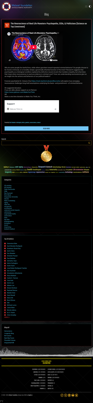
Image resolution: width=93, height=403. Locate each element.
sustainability (62, 172)
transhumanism (77, 172)
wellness (85, 172)
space (56, 172)
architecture (8, 208)
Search (89, 143)
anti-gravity (7, 206)
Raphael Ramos (12, 290)
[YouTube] (72, 395)
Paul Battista (11, 258)
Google (25, 170)
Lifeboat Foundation (13, 395)
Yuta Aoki (10, 280)
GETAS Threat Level (46, 362)
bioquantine (35, 167)
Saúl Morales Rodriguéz (14, 246)
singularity (53, 172)
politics (21, 172)
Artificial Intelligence (27, 167)
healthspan (37, 170)
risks (49, 172)
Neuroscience (17, 172)
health (30, 169)
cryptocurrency (82, 167)
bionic (6, 225)
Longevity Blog (9, 333)
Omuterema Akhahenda (14, 273)
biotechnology (57, 167)
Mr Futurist (7, 336)
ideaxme (47, 170)
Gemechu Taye (12, 261)
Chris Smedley (11, 315)
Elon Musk (7, 195)
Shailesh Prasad (12, 256)
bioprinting (7, 227)
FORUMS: (42, 388)
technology (69, 172)
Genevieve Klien (12, 243)
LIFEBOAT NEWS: (51, 369)
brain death (73, 167)
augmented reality (10, 214)
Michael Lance (11, 305)
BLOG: (49, 375)
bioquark (42, 167)
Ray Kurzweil (8, 193)
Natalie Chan (11, 293)
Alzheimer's (12, 167)
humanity (43, 170)
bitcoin (64, 167)
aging (6, 167)
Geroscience (8, 331)
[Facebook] (62, 395)
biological (19, 122)
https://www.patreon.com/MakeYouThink (20, 92)
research (46, 172)
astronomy (7, 212)
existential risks (8, 170)
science (39, 122)
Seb (8, 303)
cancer (77, 167)
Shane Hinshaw (12, 288)
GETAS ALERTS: (51, 372)
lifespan (86, 170)
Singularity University (11, 197)
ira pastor (69, 170)
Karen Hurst (11, 266)
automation (8, 216)
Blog (46, 14)
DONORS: (41, 378)
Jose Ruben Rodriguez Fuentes (17, 268)
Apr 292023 (7, 25)
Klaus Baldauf (11, 275)
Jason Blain (11, 307)
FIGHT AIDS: (37, 380)
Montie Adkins (11, 310)
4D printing (7, 187)
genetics (27, 122)
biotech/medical (9, 229)
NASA (13, 172)
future (18, 170)
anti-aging (19, 167)
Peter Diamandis (9, 189)
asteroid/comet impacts (12, 210)
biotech (49, 167)
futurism (22, 170)
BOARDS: (50, 378)
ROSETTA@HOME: (35, 386)
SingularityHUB (9, 343)
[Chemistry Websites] (46, 154)
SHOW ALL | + (7, 317)
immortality (53, 170)
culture (87, 167)
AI (8, 167)
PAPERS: (50, 386)
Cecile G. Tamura (12, 278)
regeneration (40, 172)
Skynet (6, 199)
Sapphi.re (30, 395)
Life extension (78, 170)
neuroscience (33, 122)
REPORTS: (50, 380)
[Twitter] (65, 395)
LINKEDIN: (35, 372)
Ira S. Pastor (11, 312)
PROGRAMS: (50, 383)
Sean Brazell (11, 295)
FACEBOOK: (34, 369)
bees (5, 217)
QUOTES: (50, 388)
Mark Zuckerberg (9, 201)
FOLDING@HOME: (35, 383)
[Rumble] (76, 395)
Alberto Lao (10, 285)
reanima (25, 172)
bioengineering (9, 221)
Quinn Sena (10, 251)
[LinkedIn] (69, 395)
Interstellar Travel (62, 170)
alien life (7, 204)
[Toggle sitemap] (86, 6)
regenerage (32, 172)
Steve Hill (10, 298)
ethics (23, 122)
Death (89, 167)
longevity (8, 172)
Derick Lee (10, 283)
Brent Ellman (11, 300)
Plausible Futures (9, 340)
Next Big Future (9, 338)
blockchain (68, 167)
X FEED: (36, 375)
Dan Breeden (12, 122)
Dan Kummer (11, 271)
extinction (14, 170)
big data (7, 219)
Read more (46, 128)
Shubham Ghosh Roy (14, 248)
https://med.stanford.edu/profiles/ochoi (46, 81)
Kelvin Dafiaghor (12, 263)
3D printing (7, 185)
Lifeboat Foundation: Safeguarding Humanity (41, 6)
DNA (5, 191)
